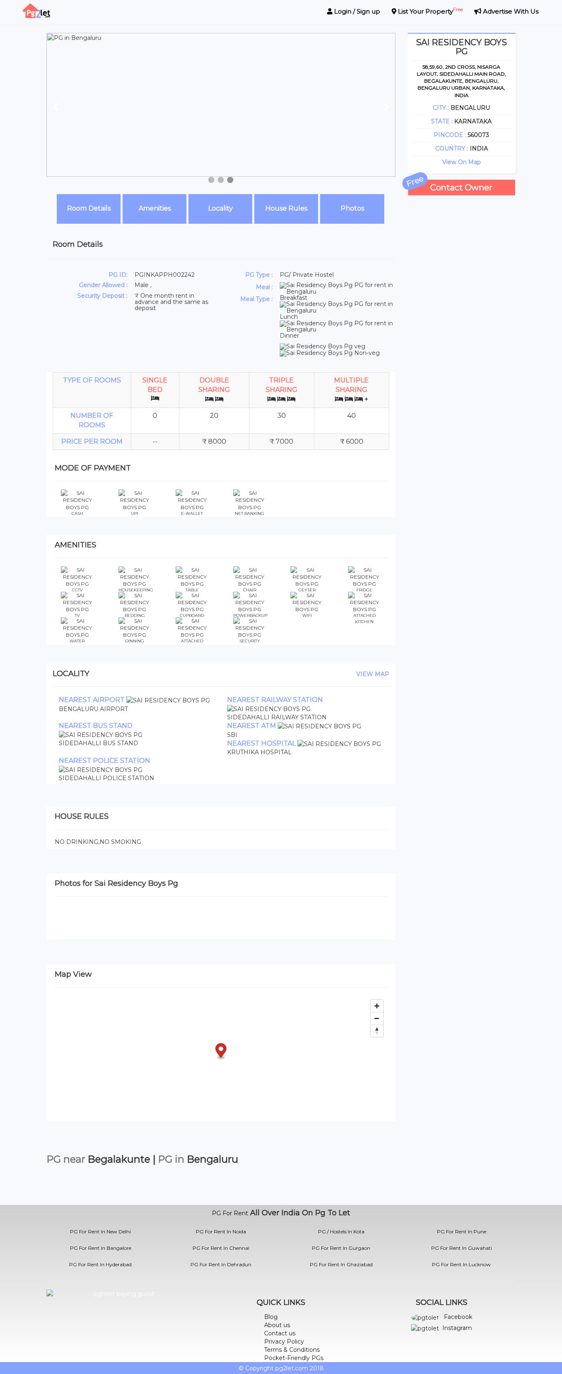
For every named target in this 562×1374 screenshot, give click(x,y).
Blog (271, 1317)
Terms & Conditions (292, 1349)
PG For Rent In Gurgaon (341, 1248)
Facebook (458, 1317)
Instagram (457, 1328)
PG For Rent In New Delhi (100, 1231)
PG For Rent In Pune (461, 1231)
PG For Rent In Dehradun (220, 1264)
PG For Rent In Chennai (221, 1248)
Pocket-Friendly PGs (293, 1358)
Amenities (155, 208)
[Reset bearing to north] (377, 1030)
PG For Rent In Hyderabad (100, 1264)
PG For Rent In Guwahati (461, 1248)
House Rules (286, 208)
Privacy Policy (284, 1341)
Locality (220, 208)
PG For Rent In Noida (221, 1231)
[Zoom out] (377, 1018)
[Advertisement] (462, 319)
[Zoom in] (377, 1006)
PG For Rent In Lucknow (461, 1264)
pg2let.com (291, 1368)
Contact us (279, 1333)
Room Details (89, 208)
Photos (352, 208)
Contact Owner (461, 187)
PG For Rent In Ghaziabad (341, 1264)
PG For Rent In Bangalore (100, 1248)
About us (277, 1325)
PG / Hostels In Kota (341, 1231)
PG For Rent (230, 1213)
